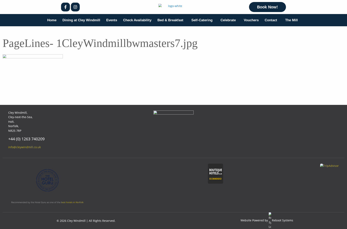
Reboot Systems (282, 220)
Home (51, 20)
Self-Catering (201, 20)
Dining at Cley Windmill (81, 20)
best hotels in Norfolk (72, 202)
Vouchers (251, 20)
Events (111, 20)
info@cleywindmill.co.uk (24, 147)
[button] (171, 20)
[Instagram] (75, 7)
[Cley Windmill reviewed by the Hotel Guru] (47, 182)
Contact (271, 20)
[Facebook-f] (65, 7)
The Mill (291, 20)
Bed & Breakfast (170, 20)
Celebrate (228, 20)
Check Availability (137, 20)
